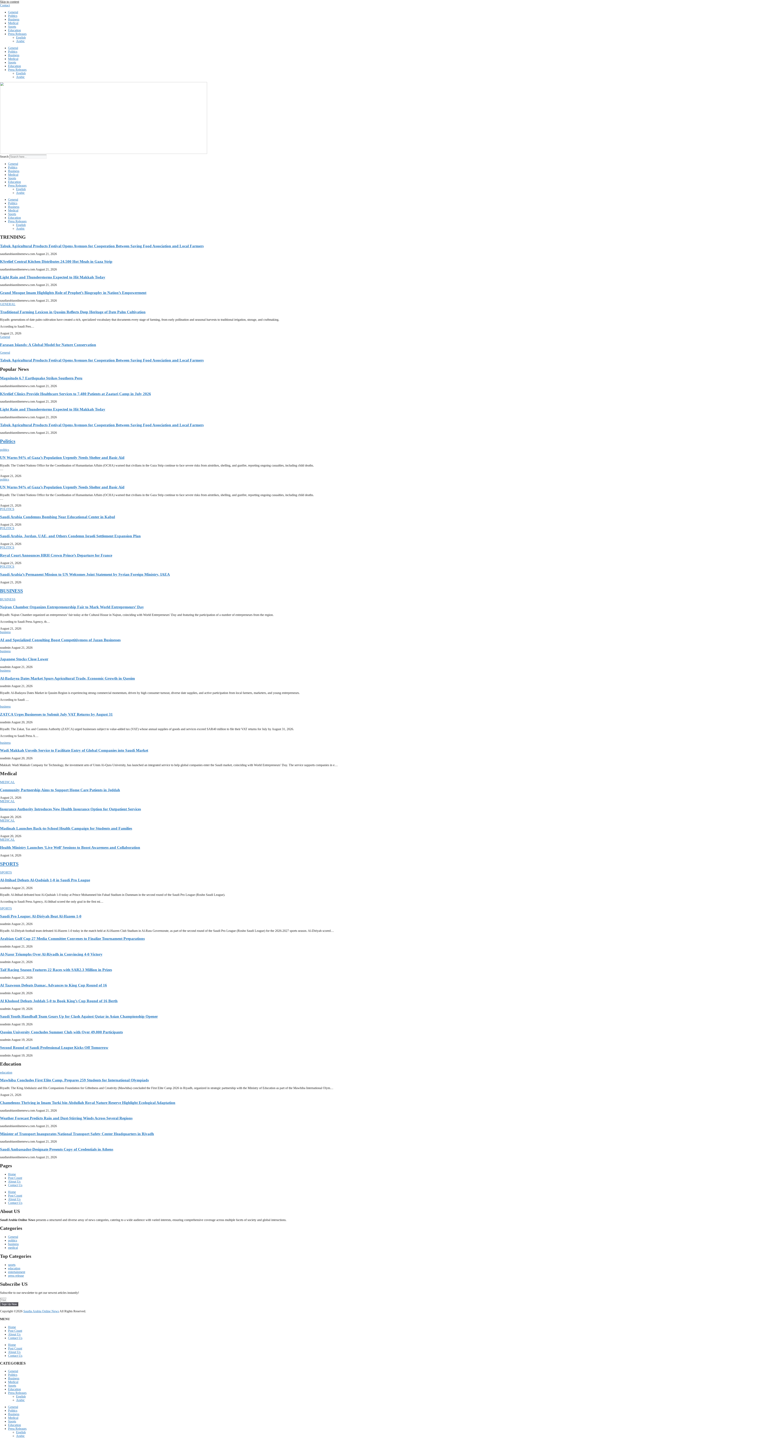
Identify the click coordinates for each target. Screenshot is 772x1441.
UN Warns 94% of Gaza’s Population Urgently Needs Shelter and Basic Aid (62, 457)
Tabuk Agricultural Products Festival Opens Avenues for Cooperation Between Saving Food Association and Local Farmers (102, 246)
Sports (12, 26)
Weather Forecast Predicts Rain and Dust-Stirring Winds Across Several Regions (66, 1118)
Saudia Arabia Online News (41, 1311)
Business (13, 19)
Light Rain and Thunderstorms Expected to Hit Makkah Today (52, 277)
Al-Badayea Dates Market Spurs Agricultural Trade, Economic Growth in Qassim (67, 678)
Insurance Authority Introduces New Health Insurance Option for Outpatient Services (70, 809)
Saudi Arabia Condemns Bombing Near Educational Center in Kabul (57, 517)
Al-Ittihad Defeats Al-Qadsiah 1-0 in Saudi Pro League (45, 880)
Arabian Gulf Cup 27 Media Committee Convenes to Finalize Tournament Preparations (72, 938)
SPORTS (9, 863)
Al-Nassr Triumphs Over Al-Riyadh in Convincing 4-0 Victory (51, 954)
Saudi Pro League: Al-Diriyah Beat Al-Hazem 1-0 (40, 916)
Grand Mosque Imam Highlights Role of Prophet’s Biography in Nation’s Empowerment (73, 293)
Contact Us (15, 1185)
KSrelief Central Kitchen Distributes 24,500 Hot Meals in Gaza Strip (56, 261)
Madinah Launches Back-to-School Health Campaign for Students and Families (66, 828)
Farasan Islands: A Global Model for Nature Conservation (48, 345)
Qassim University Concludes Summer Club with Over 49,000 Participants (61, 1032)
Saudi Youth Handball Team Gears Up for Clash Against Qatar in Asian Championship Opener (79, 1016)
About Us (14, 1181)
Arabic (20, 41)
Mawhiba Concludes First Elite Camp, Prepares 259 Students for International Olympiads (74, 1080)
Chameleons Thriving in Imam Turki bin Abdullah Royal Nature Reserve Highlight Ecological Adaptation (87, 1103)
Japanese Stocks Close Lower (24, 659)
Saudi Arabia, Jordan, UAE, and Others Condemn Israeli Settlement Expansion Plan (70, 536)
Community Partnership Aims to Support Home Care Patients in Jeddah (60, 790)
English (21, 37)
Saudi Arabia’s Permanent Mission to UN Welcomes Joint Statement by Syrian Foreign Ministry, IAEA (85, 574)
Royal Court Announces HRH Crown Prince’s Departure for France (56, 555)
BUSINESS (11, 590)
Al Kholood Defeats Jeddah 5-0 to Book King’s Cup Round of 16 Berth (59, 1001)
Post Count (15, 1178)
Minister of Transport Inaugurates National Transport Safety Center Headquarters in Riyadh (77, 1134)
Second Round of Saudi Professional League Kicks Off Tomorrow (54, 1047)
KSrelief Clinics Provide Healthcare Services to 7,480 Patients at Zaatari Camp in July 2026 (75, 394)
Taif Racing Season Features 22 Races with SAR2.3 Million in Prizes (56, 970)
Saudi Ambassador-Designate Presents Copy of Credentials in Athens (56, 1149)
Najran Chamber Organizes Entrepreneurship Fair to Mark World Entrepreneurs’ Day (72, 607)
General (13, 12)
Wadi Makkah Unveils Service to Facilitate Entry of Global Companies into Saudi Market (74, 750)
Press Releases (17, 34)
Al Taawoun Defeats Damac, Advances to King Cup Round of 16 (53, 985)
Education (14, 30)
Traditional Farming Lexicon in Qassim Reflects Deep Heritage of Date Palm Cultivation (73, 312)
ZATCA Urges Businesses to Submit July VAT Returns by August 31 (56, 714)
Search (4, 156)
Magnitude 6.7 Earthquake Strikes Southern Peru (41, 378)
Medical (13, 23)
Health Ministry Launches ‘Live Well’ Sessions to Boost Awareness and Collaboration (70, 847)
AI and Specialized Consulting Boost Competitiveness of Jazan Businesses (60, 640)
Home (12, 1174)
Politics (12, 15)
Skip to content (9, 1)
